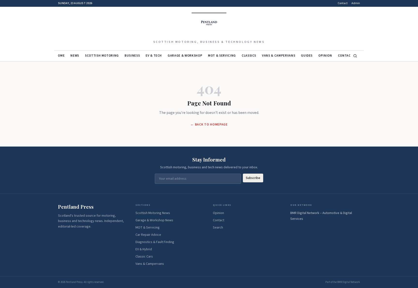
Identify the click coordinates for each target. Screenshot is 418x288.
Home (60, 55)
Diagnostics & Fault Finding (154, 242)
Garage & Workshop (185, 55)
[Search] (355, 56)
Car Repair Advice (148, 234)
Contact (343, 3)
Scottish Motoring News (152, 213)
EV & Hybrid (143, 249)
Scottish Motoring (102, 55)
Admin (355, 3)
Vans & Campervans (278, 55)
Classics (249, 55)
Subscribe (253, 178)
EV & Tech (154, 55)
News (74, 55)
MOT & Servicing (222, 55)
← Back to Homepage (209, 124)
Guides (307, 55)
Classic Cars (144, 256)
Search (218, 227)
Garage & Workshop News (154, 220)
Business (132, 55)
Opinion (325, 55)
